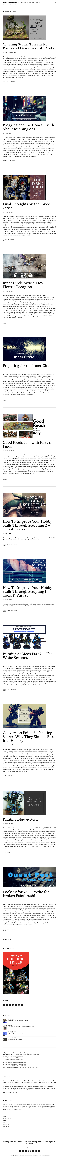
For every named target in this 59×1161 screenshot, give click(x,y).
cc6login (5, 1052)
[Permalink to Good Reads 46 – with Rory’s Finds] (24, 437)
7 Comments (12, 81)
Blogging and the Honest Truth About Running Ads (28, 127)
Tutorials (4, 82)
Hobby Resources (7, 1118)
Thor (10, 133)
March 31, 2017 (6, 399)
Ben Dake (11, 212)
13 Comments (14, 477)
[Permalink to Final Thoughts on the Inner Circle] (24, 199)
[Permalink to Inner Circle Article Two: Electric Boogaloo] (24, 278)
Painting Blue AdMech (21, 819)
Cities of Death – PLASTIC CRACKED (11, 1054)
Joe (3, 1061)
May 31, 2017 (5, 239)
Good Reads (5, 479)
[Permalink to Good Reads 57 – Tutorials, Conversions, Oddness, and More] (5, 1027)
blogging (4, 161)
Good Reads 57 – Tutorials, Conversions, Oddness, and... (21, 1026)
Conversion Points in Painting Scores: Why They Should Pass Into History (28, 737)
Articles (4, 777)
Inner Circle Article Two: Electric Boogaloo (23, 285)
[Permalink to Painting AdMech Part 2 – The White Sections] (24, 649)
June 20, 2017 (5, 160)
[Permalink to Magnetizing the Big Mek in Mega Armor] (5, 1033)
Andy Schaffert (12, 52)
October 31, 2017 (11, 1019)
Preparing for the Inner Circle (27, 366)
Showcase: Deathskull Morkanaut (15, 1056)
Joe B (10, 900)
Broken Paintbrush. (21, 1155)
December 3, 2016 (6, 775)
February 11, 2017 (6, 689)
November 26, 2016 (6, 852)
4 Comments (13, 689)
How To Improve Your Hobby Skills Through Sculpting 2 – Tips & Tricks (27, 525)
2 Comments (12, 322)
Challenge (4, 240)
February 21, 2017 (6, 544)
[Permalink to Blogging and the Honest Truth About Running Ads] (24, 120)
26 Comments (12, 160)
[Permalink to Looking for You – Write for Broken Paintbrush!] (29, 887)
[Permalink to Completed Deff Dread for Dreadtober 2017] (5, 1021)
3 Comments (12, 239)
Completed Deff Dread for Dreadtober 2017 (18, 1020)
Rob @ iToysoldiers (13, 744)
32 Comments (14, 775)
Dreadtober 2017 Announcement (15, 1039)
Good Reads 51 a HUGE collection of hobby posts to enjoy (22, 1052)
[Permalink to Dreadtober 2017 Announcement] (5, 1039)
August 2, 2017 (6, 81)
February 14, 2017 (6, 610)
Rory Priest (11, 450)
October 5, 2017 (11, 1025)
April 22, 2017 (5, 322)
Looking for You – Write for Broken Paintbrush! (26, 894)
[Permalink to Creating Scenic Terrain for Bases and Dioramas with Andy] (24, 39)
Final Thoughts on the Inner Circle (26, 206)
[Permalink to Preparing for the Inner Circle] (24, 360)
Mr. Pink (10, 533)
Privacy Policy (6, 1124)
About (4, 1122)
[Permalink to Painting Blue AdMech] (24, 814)
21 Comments (14, 610)
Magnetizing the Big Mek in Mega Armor (17, 1033)
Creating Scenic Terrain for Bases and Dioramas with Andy (28, 46)
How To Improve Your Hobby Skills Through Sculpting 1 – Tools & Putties (27, 591)
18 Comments (14, 544)
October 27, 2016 (6, 929)
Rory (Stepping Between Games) (10, 1067)
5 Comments (12, 399)
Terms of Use (6, 1126)
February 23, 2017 (6, 477)
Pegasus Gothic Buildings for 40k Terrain (30, 1054)
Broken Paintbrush (10, 2)
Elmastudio (47, 1155)
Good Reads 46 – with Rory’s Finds (27, 444)
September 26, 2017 (12, 1037)
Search (4, 1120)
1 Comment (14, 852)
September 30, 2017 (12, 1031)
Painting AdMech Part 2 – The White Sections (27, 656)
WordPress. (35, 1155)
